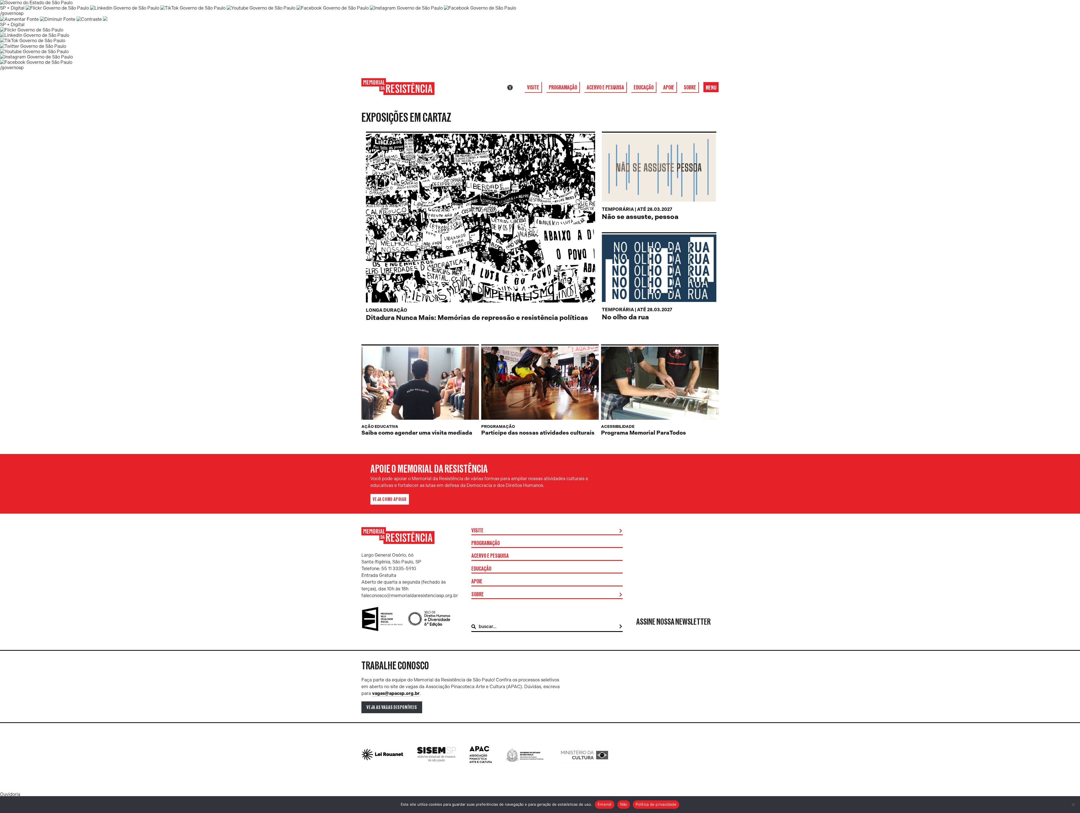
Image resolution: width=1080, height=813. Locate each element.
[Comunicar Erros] (105, 19)
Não (623, 804)
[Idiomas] (517, 88)
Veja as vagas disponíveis (391, 707)
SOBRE (690, 87)
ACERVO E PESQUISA (605, 87)
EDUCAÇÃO (644, 87)
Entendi (605, 804)
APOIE (668, 87)
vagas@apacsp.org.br (396, 693)
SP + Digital (12, 8)
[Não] (1073, 804)
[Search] (620, 626)
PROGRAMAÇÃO (563, 87)
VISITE (533, 87)
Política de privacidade (656, 804)
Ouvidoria (10, 794)
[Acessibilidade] (510, 87)
